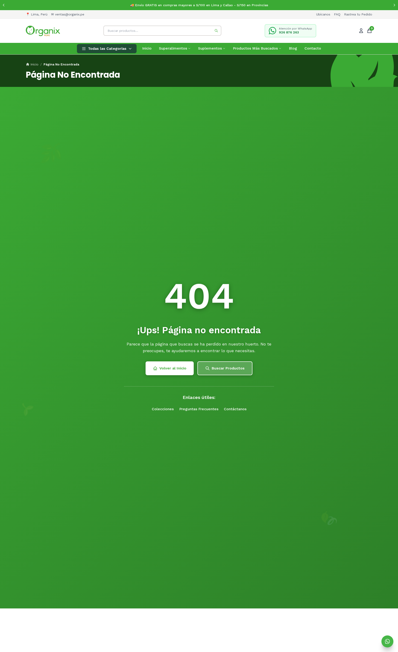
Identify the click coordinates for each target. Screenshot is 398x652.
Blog (293, 48)
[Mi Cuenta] (361, 30)
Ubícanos (323, 14)
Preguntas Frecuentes (198, 409)
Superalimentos (173, 48)
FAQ (337, 14)
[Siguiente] (394, 5)
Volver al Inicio (172, 368)
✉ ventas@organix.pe (67, 14)
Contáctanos (235, 409)
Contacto (312, 48)
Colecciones (163, 409)
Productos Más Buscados (255, 48)
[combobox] (162, 31)
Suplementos (210, 48)
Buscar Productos (228, 368)
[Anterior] (3, 5)
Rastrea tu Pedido (358, 14)
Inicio (147, 48)
